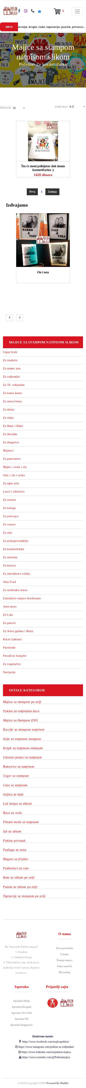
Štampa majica (64, 960)
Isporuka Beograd (21, 1006)
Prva (32, 191)
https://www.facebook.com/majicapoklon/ (45, 1041)
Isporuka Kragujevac (21, 1024)
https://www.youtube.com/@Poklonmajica (45, 1057)
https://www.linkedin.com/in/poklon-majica (46, 1052)
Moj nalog (64, 972)
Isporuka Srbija (21, 1000)
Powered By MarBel (57, 1083)
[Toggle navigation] (77, 11)
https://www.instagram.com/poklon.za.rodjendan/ (46, 1046)
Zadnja (52, 191)
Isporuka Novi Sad (22, 1012)
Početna (26, 64)
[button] (20, 109)
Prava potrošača (64, 948)
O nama (64, 954)
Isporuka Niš (21, 1018)
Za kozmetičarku (51, 64)
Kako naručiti (64, 966)
